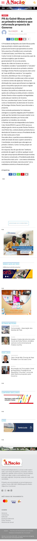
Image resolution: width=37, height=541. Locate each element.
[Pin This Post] (20, 39)
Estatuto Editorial (8, 518)
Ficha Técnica (6, 520)
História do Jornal (8, 522)
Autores (4, 513)
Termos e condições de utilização (19, 533)
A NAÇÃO (14, 31)
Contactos (5, 515)
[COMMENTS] (29, 39)
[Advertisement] (18, 199)
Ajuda (6, 530)
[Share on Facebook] (8, 39)
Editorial (4, 517)
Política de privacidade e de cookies (21, 530)
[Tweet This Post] (12, 39)
